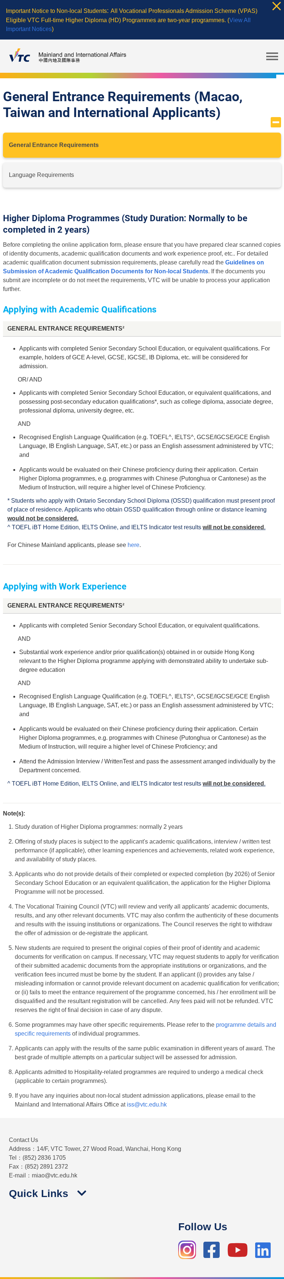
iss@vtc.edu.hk (147, 1104)
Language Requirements (41, 175)
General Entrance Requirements (54, 145)
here (133, 545)
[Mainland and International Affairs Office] (66, 56)
